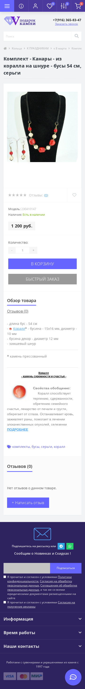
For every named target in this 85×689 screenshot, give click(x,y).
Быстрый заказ (42, 279)
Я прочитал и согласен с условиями (41, 604)
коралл (59, 446)
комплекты (21, 446)
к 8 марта (60, 48)
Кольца (17, 48)
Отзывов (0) (17, 311)
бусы (35, 446)
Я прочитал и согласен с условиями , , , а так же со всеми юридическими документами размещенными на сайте (42, 587)
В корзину (42, 264)
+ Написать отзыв (28, 502)
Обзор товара (21, 300)
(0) (46, 195)
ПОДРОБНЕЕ (17, 429)
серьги (46, 446)
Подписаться (66, 568)
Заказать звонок (66, 24)
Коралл (19, 328)
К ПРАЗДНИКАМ (38, 48)
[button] (35, 6)
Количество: (18, 242)
